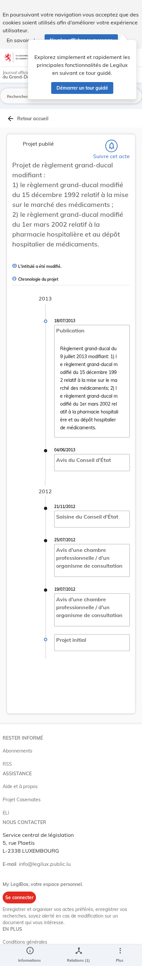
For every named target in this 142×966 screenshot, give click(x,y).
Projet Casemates (22, 800)
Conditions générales (25, 942)
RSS (7, 764)
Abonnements (17, 751)
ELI (6, 813)
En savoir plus (24, 40)
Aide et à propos (20, 786)
